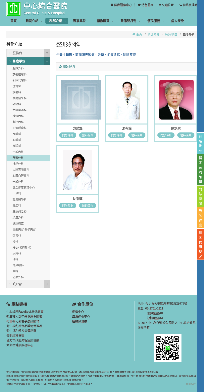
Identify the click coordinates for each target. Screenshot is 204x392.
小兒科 (17, 193)
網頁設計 (191, 384)
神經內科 (18, 116)
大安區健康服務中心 (19, 345)
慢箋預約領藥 (200, 170)
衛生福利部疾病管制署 (21, 330)
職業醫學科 (19, 199)
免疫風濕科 (19, 110)
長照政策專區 (15, 335)
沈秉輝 (77, 198)
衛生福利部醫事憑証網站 (22, 321)
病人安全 (177, 20)
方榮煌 (77, 128)
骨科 (15, 241)
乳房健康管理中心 (24, 187)
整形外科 (18, 157)
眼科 (15, 271)
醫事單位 (79, 20)
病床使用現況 (200, 244)
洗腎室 (17, 86)
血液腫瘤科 (19, 127)
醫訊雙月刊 (128, 20)
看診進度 (200, 218)
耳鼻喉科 (18, 265)
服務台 (17, 53)
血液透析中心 (81, 316)
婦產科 (17, 205)
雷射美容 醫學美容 (24, 229)
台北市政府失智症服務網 (22, 340)
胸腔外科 (18, 68)
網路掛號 (200, 143)
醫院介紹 (32, 20)
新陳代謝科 (19, 80)
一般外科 (18, 181)
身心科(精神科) (22, 247)
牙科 (15, 259)
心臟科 (17, 139)
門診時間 (200, 196)
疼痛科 (17, 104)
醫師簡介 (87, 135)
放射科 (17, 92)
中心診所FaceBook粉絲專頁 (25, 311)
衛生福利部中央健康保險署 (24, 316)
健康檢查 (18, 223)
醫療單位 (171, 34)
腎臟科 (17, 133)
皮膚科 (17, 253)
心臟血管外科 (21, 175)
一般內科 (18, 151)
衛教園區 (103, 20)
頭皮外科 (18, 217)
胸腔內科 (18, 122)
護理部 (17, 284)
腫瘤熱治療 (19, 211)
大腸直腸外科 (21, 169)
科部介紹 (55, 20)
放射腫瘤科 (19, 74)
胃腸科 (17, 145)
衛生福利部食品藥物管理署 (24, 326)
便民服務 (153, 20)
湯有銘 (127, 128)
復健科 (17, 235)
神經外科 (18, 163)
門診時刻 (67, 135)
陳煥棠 (176, 128)
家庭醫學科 (19, 98)
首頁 (13, 20)
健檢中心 (78, 311)
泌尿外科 (18, 277)
